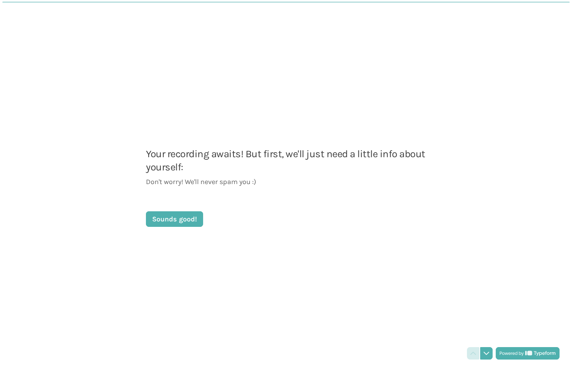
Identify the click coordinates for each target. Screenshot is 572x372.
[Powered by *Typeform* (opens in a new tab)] (528, 353)
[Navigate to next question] (486, 353)
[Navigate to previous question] (473, 353)
